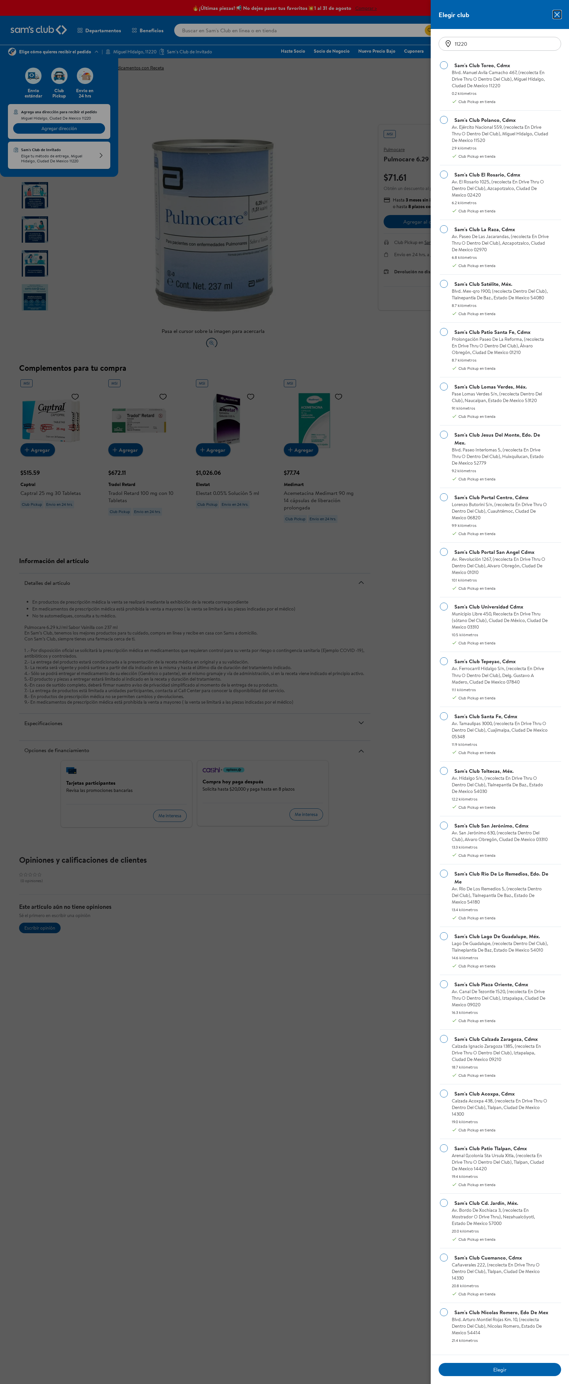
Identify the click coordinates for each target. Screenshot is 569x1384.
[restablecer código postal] (448, 44)
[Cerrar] (557, 14)
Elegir (499, 1369)
